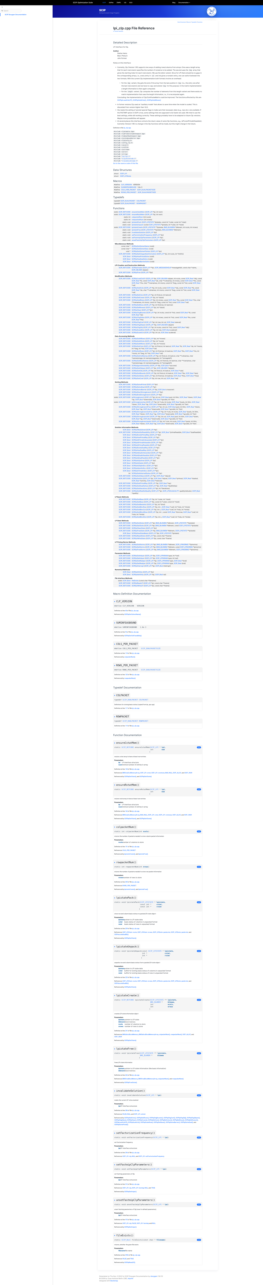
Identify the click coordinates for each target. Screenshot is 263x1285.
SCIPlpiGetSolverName (140, 246)
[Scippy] (211, 11)
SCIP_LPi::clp (126, 1156)
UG (125, 2)
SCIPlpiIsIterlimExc (139, 468)
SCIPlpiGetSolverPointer (141, 251)
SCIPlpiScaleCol (138, 332)
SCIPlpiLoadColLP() (124, 100)
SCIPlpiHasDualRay (139, 450)
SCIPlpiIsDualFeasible (140, 458)
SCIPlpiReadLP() (129, 1262)
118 (126, 653)
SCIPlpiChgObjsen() (193, 1118)
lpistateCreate (137, 227)
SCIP (104, 2)
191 (126, 846)
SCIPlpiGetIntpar (138, 556)
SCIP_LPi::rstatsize (165, 815)
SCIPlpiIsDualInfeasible (140, 455)
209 (126, 928)
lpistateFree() (143, 854)
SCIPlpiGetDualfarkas (140, 486)
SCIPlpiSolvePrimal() (121, 1124)
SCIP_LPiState (125, 176)
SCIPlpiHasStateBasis (140, 533)
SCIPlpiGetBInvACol (139, 517)
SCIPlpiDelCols (137, 295)
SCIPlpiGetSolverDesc (140, 249)
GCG (130, 2)
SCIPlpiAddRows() (154, 100)
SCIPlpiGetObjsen (138, 368)
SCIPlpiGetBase (138, 499)
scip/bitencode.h (128, 158)
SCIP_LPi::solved (139, 1114)
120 (126, 674)
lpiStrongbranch (138, 397)
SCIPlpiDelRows (138, 305)
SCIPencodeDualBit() (121, 934)
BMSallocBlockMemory (130, 1034)
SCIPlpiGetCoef (138, 378)
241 (126, 1031)
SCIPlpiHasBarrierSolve (140, 262)
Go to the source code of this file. (125, 163)
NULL (170, 773)
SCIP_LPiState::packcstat (161, 932)
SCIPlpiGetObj (137, 371)
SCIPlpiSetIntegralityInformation (144, 254)
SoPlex (111, 2)
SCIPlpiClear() (131, 1120)
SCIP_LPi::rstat (153, 815)
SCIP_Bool (126, 256)
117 (126, 708)
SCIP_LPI (149, 212)
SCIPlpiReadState (138, 536)
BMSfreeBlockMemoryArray (147, 1079)
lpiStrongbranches (139, 402)
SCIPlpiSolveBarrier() (173, 1122)
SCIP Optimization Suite (83, 3)
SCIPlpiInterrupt (138, 566)
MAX (166, 773)
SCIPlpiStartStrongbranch (141, 392)
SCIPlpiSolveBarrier (139, 390)
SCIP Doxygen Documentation (15, 14)
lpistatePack (136, 222)
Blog (173, 2)
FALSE (124, 1114)
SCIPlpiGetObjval (138, 476)
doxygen (154, 1276)
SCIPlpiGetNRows (138, 339)
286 (126, 1110)
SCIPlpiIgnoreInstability (140, 366)
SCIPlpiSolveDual (138, 387)
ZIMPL (119, 2)
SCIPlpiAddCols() (139, 100)
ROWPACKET (141, 203)
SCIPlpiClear (136, 310)
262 (126, 1075)
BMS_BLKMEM (169, 227)
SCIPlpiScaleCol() (134, 1122)
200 (126, 882)
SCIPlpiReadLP (137, 583)
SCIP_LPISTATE (148, 222)
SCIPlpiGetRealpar (139, 561)
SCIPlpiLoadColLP (138, 278)
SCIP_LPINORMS (182, 544)
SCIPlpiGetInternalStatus (141, 473)
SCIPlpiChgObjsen (139, 325)
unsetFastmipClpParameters (142, 240)
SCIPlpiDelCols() (153, 1120)
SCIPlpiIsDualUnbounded (141, 453)
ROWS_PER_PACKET (128, 192)
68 (126, 610)
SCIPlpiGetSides (138, 376)
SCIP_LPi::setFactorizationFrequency (151, 1156)
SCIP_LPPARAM (162, 556)
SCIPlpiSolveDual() (187, 1122)
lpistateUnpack (137, 225)
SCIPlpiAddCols (138, 288)
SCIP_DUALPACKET (128, 201)
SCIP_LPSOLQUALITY (171, 491)
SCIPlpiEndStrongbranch (141, 395)
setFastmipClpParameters (142, 238)
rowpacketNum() (130, 678)
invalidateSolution (138, 232)
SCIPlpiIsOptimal (138, 460)
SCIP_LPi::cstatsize (158, 773)
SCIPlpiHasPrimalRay (140, 437)
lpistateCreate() (129, 854)
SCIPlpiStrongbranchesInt (141, 421)
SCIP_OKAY (188, 773)
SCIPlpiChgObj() (181, 1118)
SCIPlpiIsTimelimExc (139, 471)
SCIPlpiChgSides (138, 317)
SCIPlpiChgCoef (138, 322)
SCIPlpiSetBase (137, 502)
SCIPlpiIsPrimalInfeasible (141, 443)
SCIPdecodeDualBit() (121, 983)
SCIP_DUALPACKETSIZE (146, 190)
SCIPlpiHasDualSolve (140, 259)
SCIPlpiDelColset (138, 297)
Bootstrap (114, 1281)
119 (126, 726)
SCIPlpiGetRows (138, 351)
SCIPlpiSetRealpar (139, 563)
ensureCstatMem (138, 212)
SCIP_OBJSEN (137, 270)
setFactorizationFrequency (142, 235)
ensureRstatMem (138, 214)
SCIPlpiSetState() (146, 776)
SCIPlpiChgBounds (139, 313)
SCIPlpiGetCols (137, 346)
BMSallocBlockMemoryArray (148, 1034)
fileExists (135, 581)
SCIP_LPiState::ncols (129, 932)
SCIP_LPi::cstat (145, 773)
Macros (189, 22)
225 (126, 977)
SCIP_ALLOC (177, 773)
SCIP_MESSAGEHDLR (163, 268)
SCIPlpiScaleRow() (146, 1122)
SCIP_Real (189, 278)
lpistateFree (136, 230)
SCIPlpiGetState (138, 523)
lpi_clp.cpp (127, 128)
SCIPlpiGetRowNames (140, 361)
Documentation (183, 2)
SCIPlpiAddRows (138, 300)
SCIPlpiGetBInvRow (139, 507)
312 (126, 1184)
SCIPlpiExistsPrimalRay (140, 435)
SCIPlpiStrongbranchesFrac (142, 412)
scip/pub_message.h (129, 161)
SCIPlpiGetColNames (140, 356)
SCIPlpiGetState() (130, 776)
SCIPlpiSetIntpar (138, 558)
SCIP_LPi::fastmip (138, 1188)
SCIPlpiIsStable (137, 463)
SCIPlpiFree (136, 272)
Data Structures (182, 22)
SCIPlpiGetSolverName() (132, 614)
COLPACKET (141, 201)
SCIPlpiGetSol (137, 478)
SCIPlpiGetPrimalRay (140, 483)
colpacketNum (137, 217)
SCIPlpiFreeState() (130, 1082)
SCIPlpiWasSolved (139, 430)
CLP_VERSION (126, 185)
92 (126, 632)
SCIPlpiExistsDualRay (140, 448)
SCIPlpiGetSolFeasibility (141, 432)
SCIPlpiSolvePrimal (139, 384)
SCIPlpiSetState (138, 526)
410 (126, 1219)
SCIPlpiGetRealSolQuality (141, 491)
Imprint (130, 1278)
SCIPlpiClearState (138, 528)
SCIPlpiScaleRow (138, 330)
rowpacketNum (138, 220)
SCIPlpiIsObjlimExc (139, 466)
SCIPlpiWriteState (138, 538)
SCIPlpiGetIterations (139, 488)
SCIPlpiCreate (137, 268)
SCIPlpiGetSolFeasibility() (133, 635)
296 (126, 1152)
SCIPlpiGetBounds (139, 373)
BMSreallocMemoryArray (131, 773)
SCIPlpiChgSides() (120, 1120)
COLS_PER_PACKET (128, 190)
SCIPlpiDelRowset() (191, 1120)
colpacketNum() (129, 657)
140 (126, 769)
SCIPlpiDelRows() (178, 1120)
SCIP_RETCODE (124, 212)
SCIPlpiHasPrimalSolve (140, 256)
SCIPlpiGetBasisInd (139, 504)
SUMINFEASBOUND (128, 187)
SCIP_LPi (123, 173)
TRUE (153, 1188)
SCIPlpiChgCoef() (169, 1118)
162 (126, 811)
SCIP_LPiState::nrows (144, 932)
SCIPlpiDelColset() (166, 1120)
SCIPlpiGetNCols (138, 341)
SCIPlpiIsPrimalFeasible (140, 445)
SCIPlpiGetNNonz (138, 344)
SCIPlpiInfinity (137, 572)
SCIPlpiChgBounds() (156, 1118)
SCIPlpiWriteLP (137, 586)
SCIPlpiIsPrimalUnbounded (142, 440)
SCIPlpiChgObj (137, 327)
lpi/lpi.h (125, 156)
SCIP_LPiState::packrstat (179, 932)
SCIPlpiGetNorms (138, 544)
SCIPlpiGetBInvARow (140, 512)
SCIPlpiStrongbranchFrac (141, 407)
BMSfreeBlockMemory (130, 1079)
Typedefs (193, 22)
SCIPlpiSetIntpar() (130, 1191)
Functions (199, 22)
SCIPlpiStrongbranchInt (141, 417)
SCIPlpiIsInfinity (138, 575)
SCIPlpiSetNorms (138, 547)
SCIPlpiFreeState (138, 531)
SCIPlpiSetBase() (159, 1122)
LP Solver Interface (118, 31)
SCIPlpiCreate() (142, 1120)
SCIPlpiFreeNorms (139, 550)
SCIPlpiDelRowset (138, 307)
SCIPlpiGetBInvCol (139, 510)
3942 (127, 1255)
